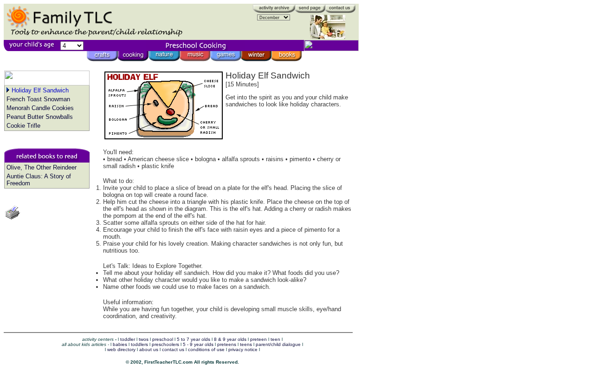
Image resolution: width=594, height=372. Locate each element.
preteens (226, 344)
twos (143, 339)
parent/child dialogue (278, 344)
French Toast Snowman (38, 99)
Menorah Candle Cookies (40, 107)
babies (120, 344)
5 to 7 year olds (193, 339)
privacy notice (243, 349)
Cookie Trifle (23, 125)
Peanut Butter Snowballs (39, 116)
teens (246, 344)
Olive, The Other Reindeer (41, 167)
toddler (127, 339)
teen (275, 339)
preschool (162, 339)
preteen (258, 339)
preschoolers (165, 344)
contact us (173, 349)
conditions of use (206, 349)
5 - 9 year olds (198, 344)
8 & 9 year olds (230, 339)
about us (148, 349)
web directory (121, 349)
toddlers (139, 344)
